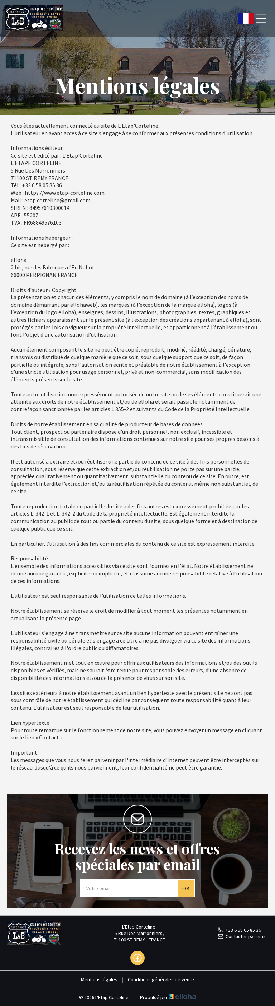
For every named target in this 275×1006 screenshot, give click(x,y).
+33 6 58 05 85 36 (243, 930)
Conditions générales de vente (161, 979)
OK (186, 888)
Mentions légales (99, 979)
